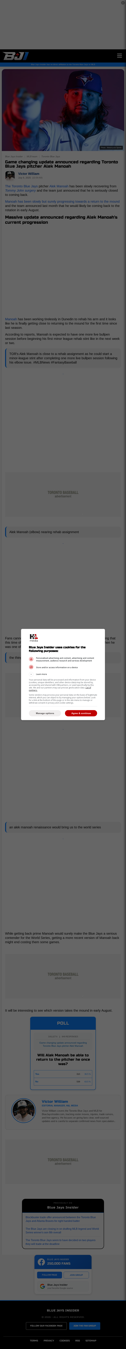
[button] (63, 674)
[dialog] (63, 674)
